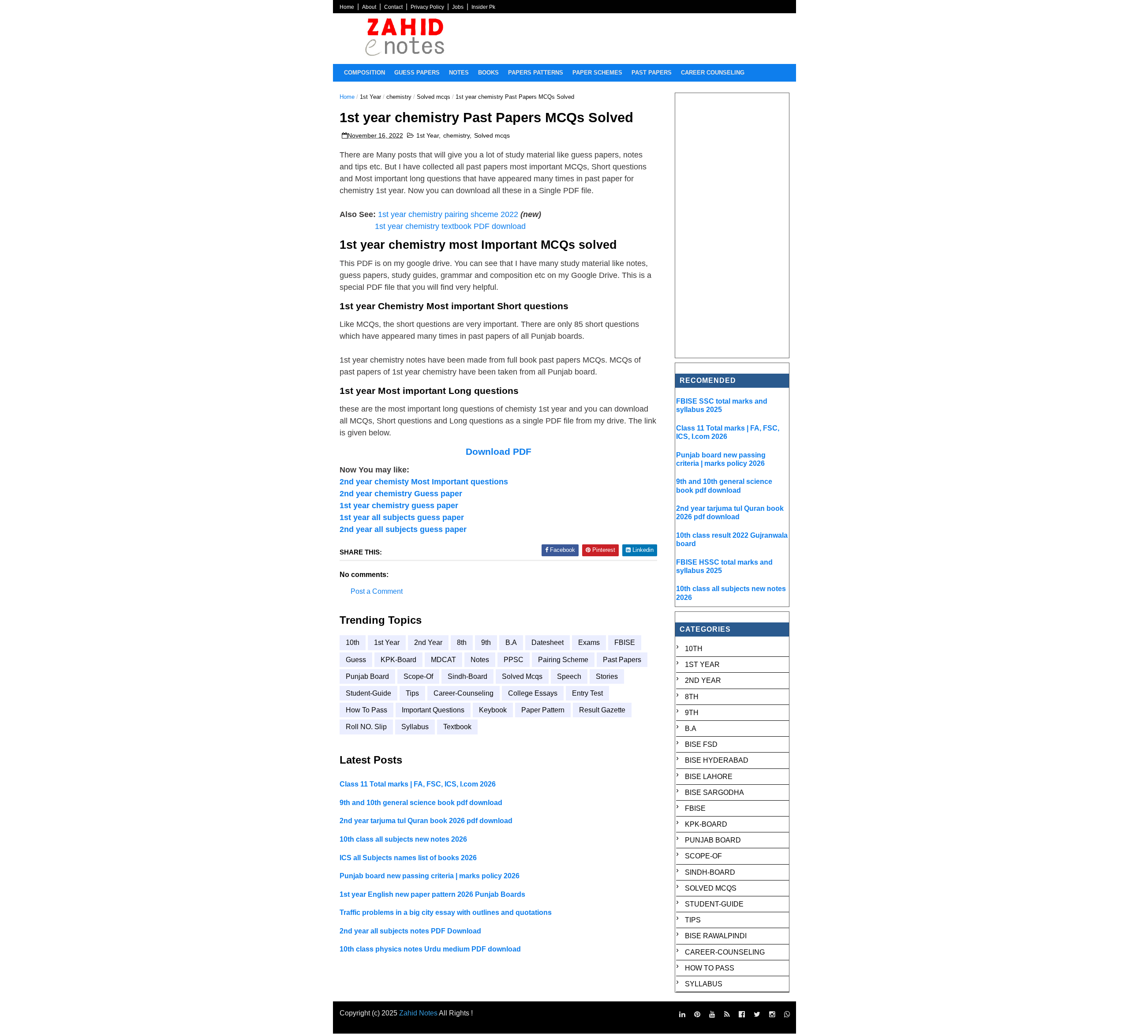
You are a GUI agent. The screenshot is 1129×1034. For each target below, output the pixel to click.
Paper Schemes (597, 72)
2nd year (428, 642)
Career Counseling (712, 72)
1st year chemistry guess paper (399, 505)
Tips (412, 693)
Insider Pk (483, 7)
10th (352, 642)
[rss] (727, 1014)
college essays (532, 693)
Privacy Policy (427, 7)
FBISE (624, 642)
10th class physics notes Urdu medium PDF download (430, 949)
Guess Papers (417, 72)
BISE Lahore (709, 776)
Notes (459, 72)
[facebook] (742, 1014)
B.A (511, 642)
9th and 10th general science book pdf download (421, 802)
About (369, 7)
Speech (569, 676)
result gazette (602, 710)
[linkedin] (682, 1014)
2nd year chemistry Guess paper (401, 493)
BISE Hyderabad (716, 760)
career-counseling (463, 693)
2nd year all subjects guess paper (403, 529)
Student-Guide (368, 693)
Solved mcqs (433, 97)
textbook (457, 727)
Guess (356, 659)
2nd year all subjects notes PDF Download (410, 931)
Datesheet (547, 642)
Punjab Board (367, 676)
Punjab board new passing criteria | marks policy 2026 (430, 876)
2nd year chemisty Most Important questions (424, 481)
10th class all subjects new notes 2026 (403, 839)
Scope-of (418, 676)
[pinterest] (697, 1014)
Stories (607, 676)
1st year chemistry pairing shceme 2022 (448, 214)
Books (488, 72)
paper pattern (542, 710)
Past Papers (622, 659)
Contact (393, 7)
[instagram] (772, 1014)
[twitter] (757, 1014)
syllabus (415, 727)
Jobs (458, 7)
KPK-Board (398, 659)
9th (486, 642)
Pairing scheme (563, 659)
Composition (364, 72)
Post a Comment (377, 591)
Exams (589, 642)
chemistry (398, 97)
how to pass (366, 710)
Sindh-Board (467, 676)
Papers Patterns (535, 72)
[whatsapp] (787, 1014)
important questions (433, 710)
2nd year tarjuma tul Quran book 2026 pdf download (426, 820)
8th (462, 642)
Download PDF (498, 451)
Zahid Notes (418, 1013)
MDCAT (443, 659)
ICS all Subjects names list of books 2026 (408, 858)
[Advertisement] (732, 225)
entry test (587, 693)
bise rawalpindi (716, 936)
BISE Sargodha (714, 792)
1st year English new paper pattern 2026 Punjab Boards (432, 894)
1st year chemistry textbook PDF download (450, 226)
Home (347, 7)
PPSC (513, 659)
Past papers (652, 72)
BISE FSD (701, 744)
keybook (493, 710)
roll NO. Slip (366, 727)
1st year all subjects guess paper (402, 517)
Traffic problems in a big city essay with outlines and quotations (446, 912)
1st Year (370, 97)
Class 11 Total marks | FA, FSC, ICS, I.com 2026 (418, 784)
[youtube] (712, 1014)
